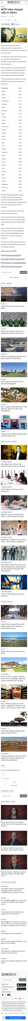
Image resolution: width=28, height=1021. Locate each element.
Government (5, 674)
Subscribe (23, 272)
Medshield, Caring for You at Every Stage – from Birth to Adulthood (13, 541)
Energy (3, 649)
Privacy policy (7, 992)
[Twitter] (5, 20)
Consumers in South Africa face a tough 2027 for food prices (12, 913)
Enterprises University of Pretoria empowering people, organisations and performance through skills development (13, 568)
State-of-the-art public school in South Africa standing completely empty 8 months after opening (13, 679)
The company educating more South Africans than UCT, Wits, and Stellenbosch (14, 409)
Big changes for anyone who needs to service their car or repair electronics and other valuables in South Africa (14, 923)
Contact (5, 989)
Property (4, 728)
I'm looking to (6, 778)
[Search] (26, 2)
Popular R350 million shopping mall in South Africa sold (14, 435)
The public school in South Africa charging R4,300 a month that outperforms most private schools (12, 890)
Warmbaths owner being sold (11, 933)
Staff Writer (4, 16)
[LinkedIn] (8, 20)
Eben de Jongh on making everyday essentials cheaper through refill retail (13, 874)
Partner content (7, 461)
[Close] (26, 1013)
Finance (3, 303)
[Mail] (15, 20)
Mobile (3, 6)
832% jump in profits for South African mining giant (12, 383)
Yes (3, 773)
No (3, 775)
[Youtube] (16, 998)
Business (3, 354)
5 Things (3, 622)
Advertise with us (8, 987)
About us (5, 984)
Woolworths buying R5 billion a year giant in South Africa (14, 942)
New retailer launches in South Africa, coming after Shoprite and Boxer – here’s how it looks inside (13, 706)
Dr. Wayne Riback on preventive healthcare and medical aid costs (12, 849)
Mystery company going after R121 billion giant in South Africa (13, 357)
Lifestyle (3, 329)
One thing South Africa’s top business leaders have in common (13, 465)
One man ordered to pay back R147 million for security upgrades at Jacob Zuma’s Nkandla (13, 758)
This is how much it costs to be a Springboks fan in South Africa (12, 332)
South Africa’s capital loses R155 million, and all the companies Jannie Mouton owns (13, 626)
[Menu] (2, 2)
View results (14, 785)
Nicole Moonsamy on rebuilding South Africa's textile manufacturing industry (13, 824)
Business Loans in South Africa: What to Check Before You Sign (12, 515)
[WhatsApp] (12, 20)
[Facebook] (2, 20)
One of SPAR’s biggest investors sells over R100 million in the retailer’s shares (13, 902)
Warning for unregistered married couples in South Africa (13, 952)
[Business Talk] (21, 998)
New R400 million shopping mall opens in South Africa (12, 732)
